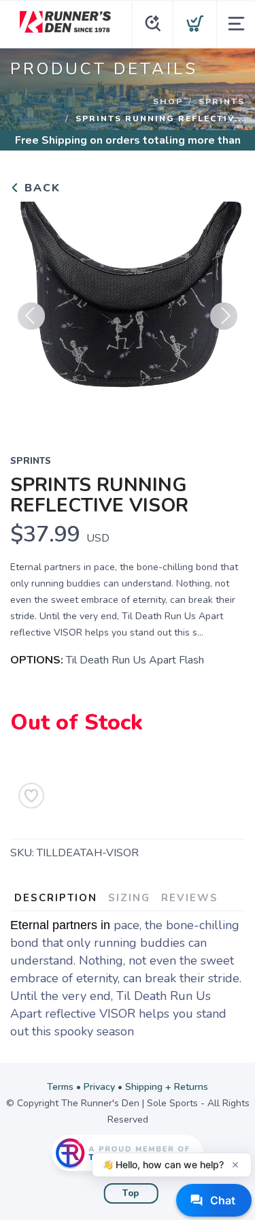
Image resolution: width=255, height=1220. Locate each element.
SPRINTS (222, 101)
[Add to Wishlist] (31, 796)
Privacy (99, 1086)
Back (40, 188)
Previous (31, 316)
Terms (60, 1086)
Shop (168, 101)
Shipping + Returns (166, 1086)
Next (223, 316)
